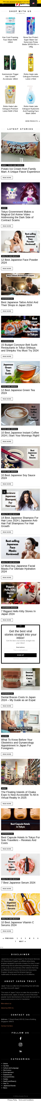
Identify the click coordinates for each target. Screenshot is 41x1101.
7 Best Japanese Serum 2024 (18, 882)
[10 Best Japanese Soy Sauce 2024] (20, 457)
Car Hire (6, 1066)
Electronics (7, 1070)
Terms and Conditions (26, 1100)
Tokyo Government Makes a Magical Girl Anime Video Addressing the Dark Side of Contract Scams (17, 216)
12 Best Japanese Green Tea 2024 (18, 391)
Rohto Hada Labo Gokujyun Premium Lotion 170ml (31, 76)
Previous (9, 938)
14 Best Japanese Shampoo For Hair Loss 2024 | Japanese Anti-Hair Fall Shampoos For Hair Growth (19, 522)
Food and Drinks (15, 165)
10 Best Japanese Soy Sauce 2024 (18, 477)
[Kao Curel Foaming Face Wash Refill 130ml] (10, 25)
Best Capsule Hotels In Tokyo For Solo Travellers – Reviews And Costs (20, 840)
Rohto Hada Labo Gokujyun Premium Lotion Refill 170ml (10, 108)
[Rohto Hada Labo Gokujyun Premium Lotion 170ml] (31, 62)
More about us (6, 1003)
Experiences (7, 298)
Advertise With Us (7, 1008)
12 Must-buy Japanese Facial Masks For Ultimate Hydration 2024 (18, 568)
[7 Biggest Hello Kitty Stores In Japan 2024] (20, 593)
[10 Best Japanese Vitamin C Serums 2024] (20, 904)
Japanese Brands (9, 607)
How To (6, 1083)
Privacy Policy (12, 1100)
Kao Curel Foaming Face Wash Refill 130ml (10, 39)
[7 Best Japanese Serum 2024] (20, 865)
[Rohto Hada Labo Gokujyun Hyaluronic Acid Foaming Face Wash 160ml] (31, 94)
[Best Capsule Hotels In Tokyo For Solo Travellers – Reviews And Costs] (20, 819)
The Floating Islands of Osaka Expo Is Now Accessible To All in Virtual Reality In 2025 (19, 795)
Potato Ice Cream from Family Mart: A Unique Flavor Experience (20, 170)
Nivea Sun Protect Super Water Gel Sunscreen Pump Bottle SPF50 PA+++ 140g (30, 42)
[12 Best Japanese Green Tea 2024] (20, 372)
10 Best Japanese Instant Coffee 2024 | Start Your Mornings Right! (20, 434)
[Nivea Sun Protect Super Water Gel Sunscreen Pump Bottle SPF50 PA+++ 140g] (31, 25)
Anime (5, 1063)
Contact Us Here (7, 1026)
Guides (5, 736)
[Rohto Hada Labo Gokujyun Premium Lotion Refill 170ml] (10, 94)
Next (21, 941)
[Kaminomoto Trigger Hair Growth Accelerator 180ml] (10, 62)
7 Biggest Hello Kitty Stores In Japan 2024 (18, 613)
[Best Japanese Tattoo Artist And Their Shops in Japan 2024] (20, 284)
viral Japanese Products (14, 2)
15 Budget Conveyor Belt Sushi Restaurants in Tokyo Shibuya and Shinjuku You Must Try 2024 (19, 347)
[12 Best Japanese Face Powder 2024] (20, 242)
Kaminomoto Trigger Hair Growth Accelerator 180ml (10, 76)
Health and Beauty (10, 256)
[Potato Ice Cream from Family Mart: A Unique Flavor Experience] (20, 147)
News (4, 165)
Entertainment (8, 1072)
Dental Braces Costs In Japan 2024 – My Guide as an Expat (18, 699)
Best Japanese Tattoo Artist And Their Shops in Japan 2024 (19, 304)
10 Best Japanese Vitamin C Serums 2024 (17, 924)
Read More (7, 177)
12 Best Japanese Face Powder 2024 (19, 261)
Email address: (20, 647)
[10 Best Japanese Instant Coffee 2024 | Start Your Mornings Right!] (20, 415)
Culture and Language (11, 1068)
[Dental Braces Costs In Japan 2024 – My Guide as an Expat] (20, 679)
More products (31, 121)
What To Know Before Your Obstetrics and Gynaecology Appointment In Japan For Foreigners (17, 744)
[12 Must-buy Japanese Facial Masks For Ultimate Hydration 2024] (20, 548)
